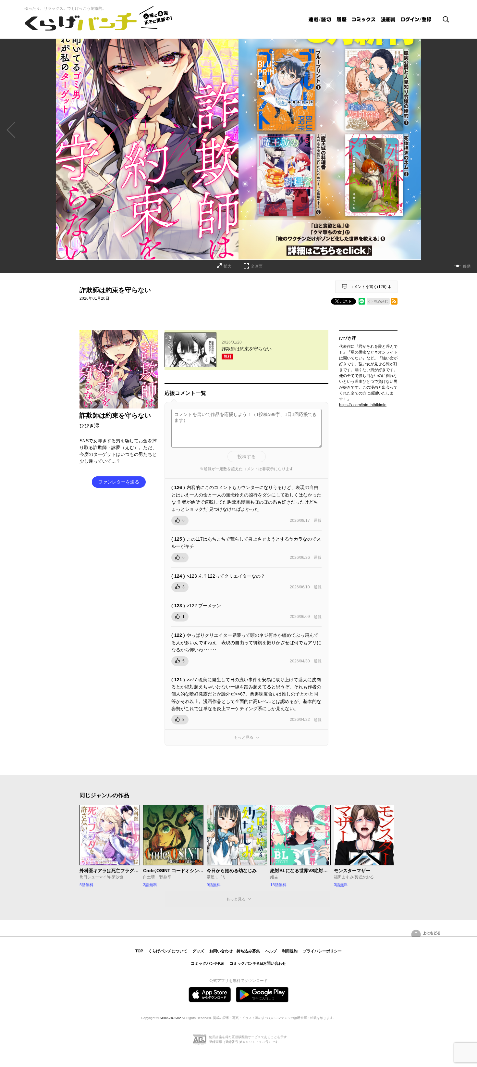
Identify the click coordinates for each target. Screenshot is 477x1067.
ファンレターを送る (118, 481)
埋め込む (381, 301)
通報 (318, 520)
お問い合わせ (221, 951)
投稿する (247, 456)
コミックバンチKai (207, 963)
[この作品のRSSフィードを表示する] (394, 301)
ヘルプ (271, 951)
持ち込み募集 (248, 951)
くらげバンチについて (167, 951)
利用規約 (290, 951)
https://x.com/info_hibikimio (362, 405)
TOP (139, 951)
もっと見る (243, 737)
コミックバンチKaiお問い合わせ (257, 963)
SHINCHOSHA (170, 1018)
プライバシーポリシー (322, 951)
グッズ (198, 951)
